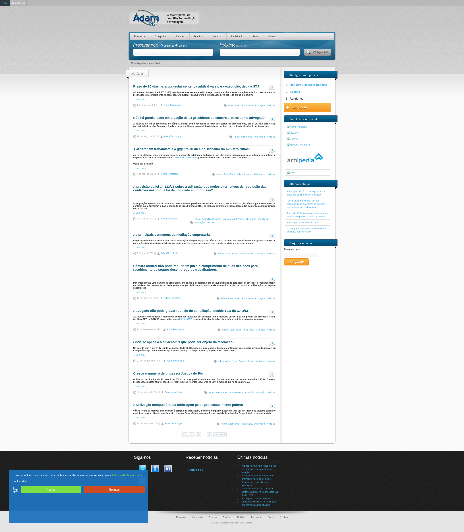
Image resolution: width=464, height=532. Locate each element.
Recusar (114, 489)
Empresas (139, 36)
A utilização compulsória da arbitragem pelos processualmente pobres (188, 405)
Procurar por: (146, 45)
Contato (272, 36)
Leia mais (141, 99)
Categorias (161, 36)
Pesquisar (320, 52)
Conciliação (263, 219)
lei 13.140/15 (185, 319)
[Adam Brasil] (131, 63)
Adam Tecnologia (172, 105)
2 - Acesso (293, 91)
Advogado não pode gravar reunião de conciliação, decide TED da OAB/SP (191, 311)
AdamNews (247, 105)
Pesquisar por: (292, 249)
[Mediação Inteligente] (291, 172)
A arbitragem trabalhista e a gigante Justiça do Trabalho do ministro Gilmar (191, 149)
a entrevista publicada (184, 157)
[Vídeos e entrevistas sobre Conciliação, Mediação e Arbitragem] (298, 145)
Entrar (4, 2)
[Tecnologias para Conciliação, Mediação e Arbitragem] (297, 127)
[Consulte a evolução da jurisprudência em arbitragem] (305, 166)
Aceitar (51, 489)
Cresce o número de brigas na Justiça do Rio (168, 373)
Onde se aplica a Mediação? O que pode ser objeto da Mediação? (184, 342)
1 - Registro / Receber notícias (306, 84)
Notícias (217, 36)
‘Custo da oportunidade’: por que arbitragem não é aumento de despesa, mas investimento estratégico (306, 204)
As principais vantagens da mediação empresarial (172, 234)
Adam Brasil (234, 105)
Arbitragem (259, 105)
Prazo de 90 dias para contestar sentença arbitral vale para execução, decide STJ (196, 86)
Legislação (237, 36)
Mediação (199, 222)
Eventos (180, 36)
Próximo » (220, 434)
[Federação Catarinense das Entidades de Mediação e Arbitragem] (293, 133)
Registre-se (195, 469)
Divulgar (199, 36)
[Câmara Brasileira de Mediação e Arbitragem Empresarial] (292, 139)
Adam (237, 137)
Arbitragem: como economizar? (302, 222)
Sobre (255, 36)
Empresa (300, 107)
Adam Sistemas (244, 174)
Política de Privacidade (126, 475)
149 (209, 434)
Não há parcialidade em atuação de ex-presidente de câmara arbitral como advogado (199, 118)
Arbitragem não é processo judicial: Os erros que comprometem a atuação (259, 469)
